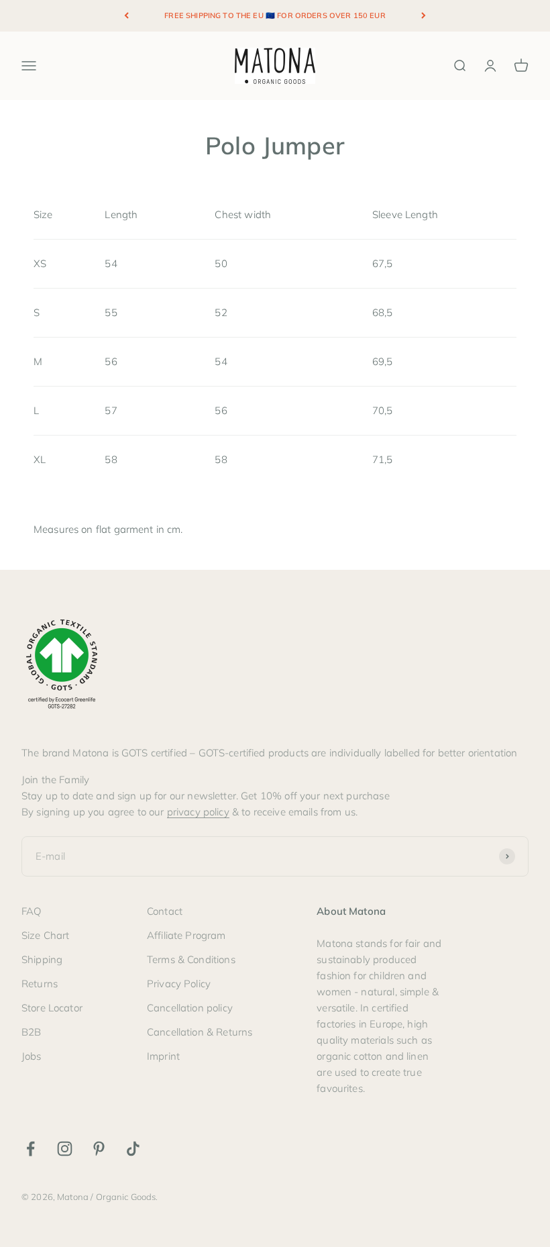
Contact (164, 911)
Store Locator (51, 1007)
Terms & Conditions (191, 959)
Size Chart (45, 935)
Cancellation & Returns (199, 1032)
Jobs (31, 1056)
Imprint (163, 1056)
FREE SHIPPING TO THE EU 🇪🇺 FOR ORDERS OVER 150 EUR (274, 15)
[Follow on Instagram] (65, 1149)
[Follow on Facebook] (30, 1149)
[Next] (423, 15)
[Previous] (126, 15)
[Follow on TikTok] (133, 1149)
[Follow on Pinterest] (99, 1149)
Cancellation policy (190, 1007)
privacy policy (198, 811)
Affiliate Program (186, 935)
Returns (39, 983)
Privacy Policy (179, 983)
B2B (31, 1032)
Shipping (41, 959)
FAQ (31, 911)
